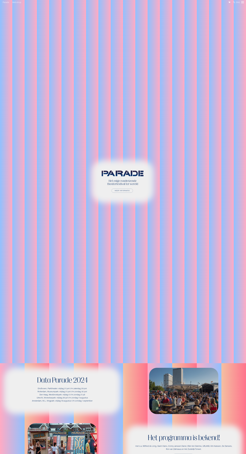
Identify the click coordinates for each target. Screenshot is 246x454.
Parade (6, 2)
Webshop (16, 2)
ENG (238, 2)
